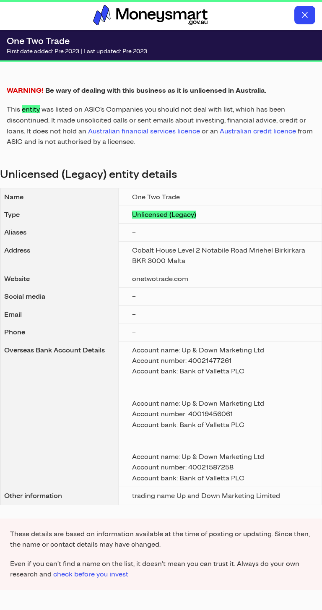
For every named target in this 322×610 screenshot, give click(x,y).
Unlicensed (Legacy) (164, 215)
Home (150, 15)
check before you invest (90, 574)
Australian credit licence (258, 131)
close (305, 15)
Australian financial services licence (144, 131)
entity (31, 109)
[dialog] (161, 327)
